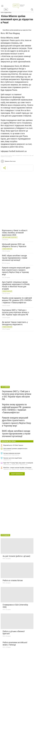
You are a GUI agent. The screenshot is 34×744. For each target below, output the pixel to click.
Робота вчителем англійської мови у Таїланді (15, 643)
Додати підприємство (17, 474)
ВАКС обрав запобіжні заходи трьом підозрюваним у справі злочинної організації (14, 257)
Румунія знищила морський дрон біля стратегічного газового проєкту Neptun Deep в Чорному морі (16, 271)
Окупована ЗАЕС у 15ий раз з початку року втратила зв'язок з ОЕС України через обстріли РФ (15, 312)
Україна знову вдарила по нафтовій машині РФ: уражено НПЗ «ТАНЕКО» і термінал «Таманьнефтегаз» (17, 300)
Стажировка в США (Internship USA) (15, 606)
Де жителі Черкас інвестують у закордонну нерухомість (15, 323)
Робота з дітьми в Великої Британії (14, 632)
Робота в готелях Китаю (13, 580)
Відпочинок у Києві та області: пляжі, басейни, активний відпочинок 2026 (15, 232)
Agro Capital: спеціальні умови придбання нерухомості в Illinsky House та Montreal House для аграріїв (16, 285)
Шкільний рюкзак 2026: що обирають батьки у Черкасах (14, 245)
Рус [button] (6, 9)
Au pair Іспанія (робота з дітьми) (16, 556)
